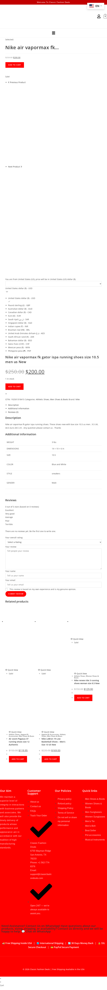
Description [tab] (13, 405)
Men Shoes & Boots (59, 399)
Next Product (14, 166)
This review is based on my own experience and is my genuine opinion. (42, 589)
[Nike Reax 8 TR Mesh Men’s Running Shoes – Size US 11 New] (48, 208)
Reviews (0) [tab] (13, 412)
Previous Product (18, 82)
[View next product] (21, 166)
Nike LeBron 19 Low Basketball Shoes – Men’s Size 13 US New (53, 741)
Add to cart (14, 65)
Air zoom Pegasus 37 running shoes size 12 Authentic (19, 741)
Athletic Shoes (42, 399)
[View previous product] (8, 82)
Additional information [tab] (18, 408)
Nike (78, 399)
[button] (53, 33)
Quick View (12, 670)
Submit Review (15, 594)
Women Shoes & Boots (86, 677)
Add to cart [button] (18, 759)
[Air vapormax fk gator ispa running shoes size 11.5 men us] (48, 124)
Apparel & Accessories (50, 734)
